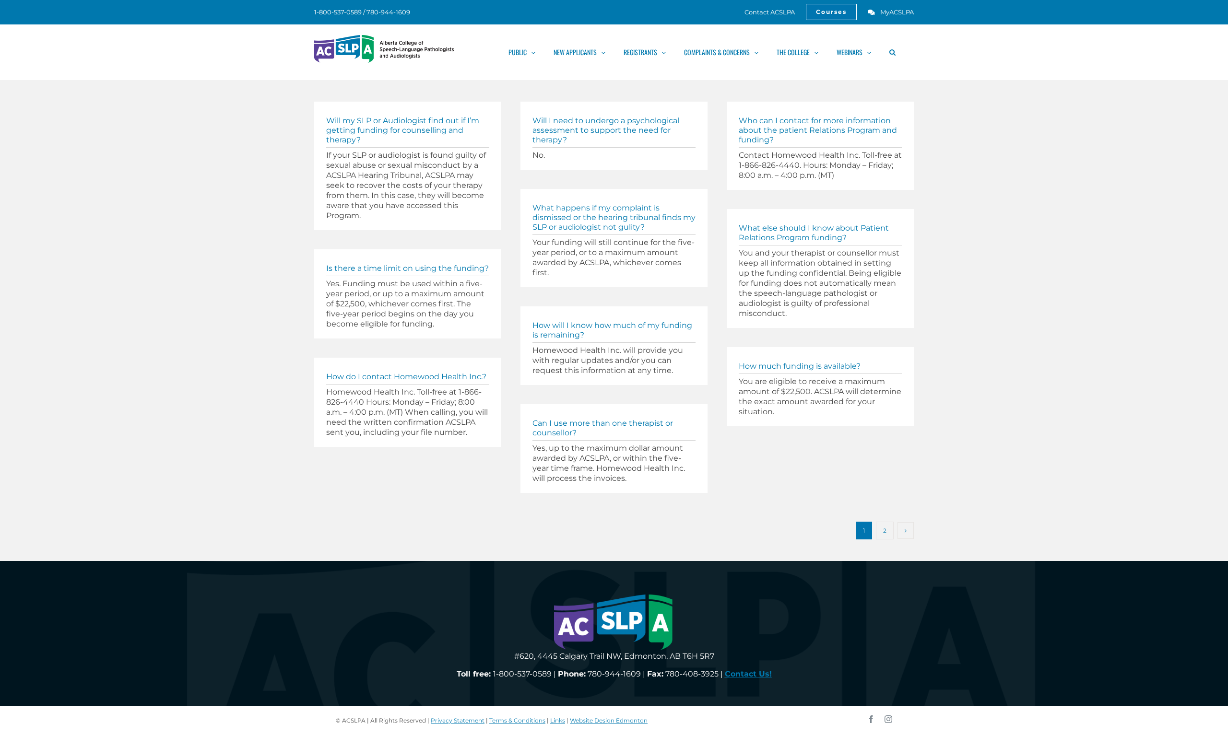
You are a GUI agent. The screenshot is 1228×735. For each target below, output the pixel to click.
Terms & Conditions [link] (517, 720)
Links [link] (557, 720)
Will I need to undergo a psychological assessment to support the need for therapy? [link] (605, 130)
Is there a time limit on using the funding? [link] (407, 268)
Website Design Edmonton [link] (609, 720)
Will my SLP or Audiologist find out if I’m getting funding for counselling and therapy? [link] (402, 130)
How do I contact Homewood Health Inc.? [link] (406, 376)
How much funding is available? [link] (800, 366)
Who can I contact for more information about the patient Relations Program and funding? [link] (818, 130)
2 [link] (884, 530)
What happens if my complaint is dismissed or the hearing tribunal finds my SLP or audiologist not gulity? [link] (614, 217)
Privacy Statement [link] (457, 720)
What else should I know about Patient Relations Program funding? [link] (814, 232)
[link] (764, 12)
